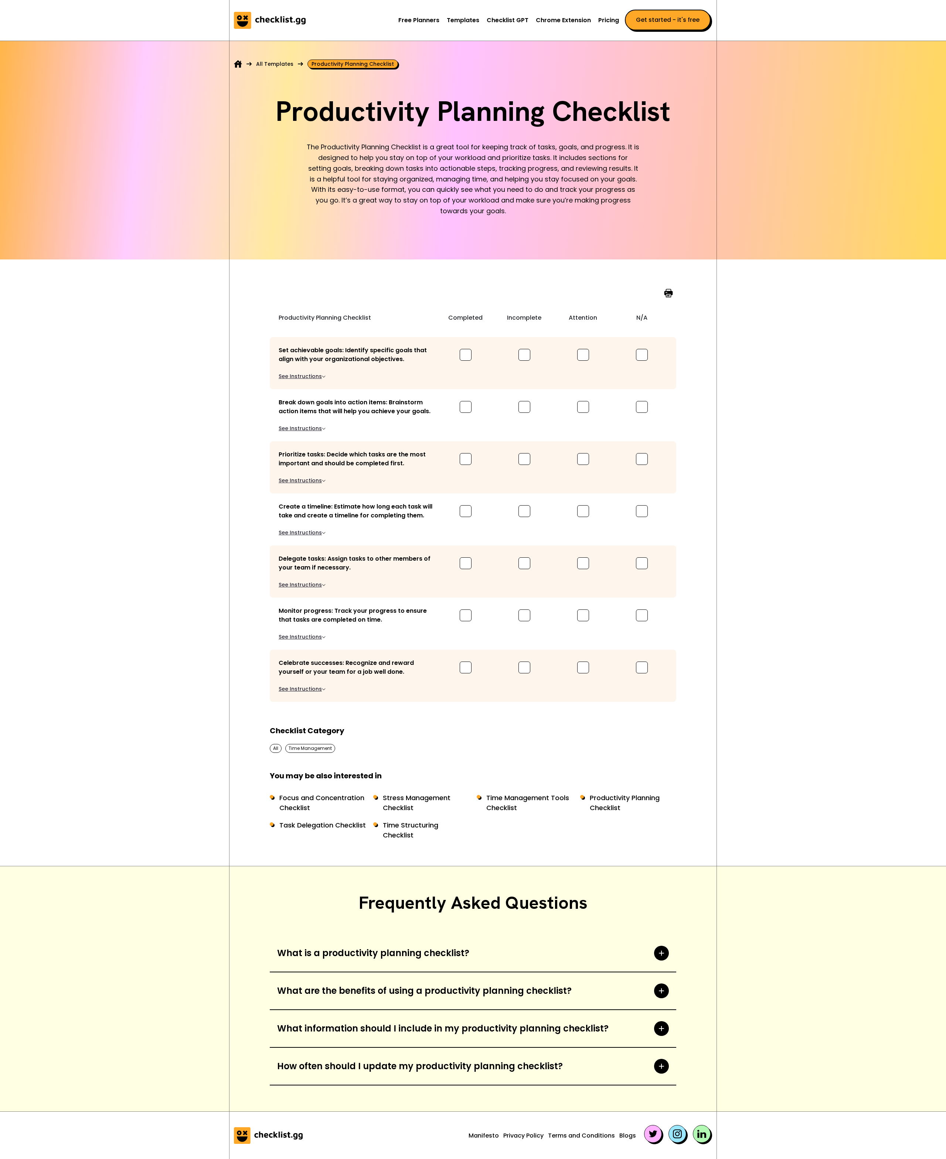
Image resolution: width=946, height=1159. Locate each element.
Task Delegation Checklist (322, 825)
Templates (463, 20)
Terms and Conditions (581, 1135)
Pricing (608, 20)
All (275, 748)
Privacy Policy (523, 1135)
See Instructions (300, 376)
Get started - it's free (668, 20)
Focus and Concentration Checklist (321, 802)
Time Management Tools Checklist (527, 802)
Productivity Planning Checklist (625, 802)
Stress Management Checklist (416, 802)
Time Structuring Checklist (410, 830)
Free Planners (418, 20)
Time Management (310, 748)
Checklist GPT (507, 20)
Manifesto (484, 1135)
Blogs (627, 1135)
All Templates (274, 64)
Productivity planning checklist (353, 64)
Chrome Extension (563, 20)
